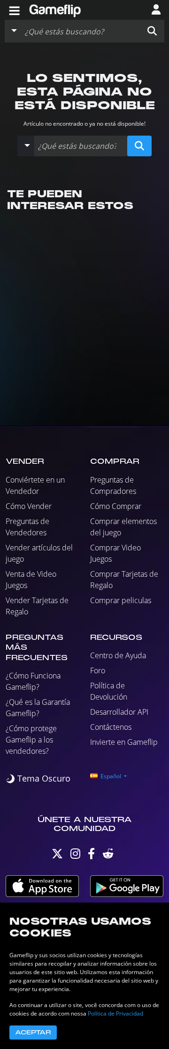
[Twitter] (57, 856)
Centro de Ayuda (118, 655)
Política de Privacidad (115, 1013)
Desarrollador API (119, 712)
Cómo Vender (29, 506)
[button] (152, 31)
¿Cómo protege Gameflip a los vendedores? (31, 739)
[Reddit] (108, 856)
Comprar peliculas (120, 600)
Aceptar (33, 1032)
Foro (97, 670)
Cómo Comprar (115, 506)
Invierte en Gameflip (124, 742)
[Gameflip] (55, 9)
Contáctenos (110, 727)
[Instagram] (75, 856)
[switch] (38, 778)
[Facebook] (91, 856)
